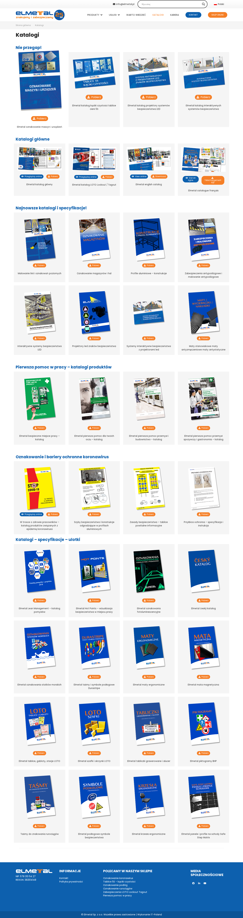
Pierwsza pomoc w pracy (117, 895)
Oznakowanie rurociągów (117, 888)
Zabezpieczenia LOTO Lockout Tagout (125, 892)
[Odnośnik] (40, 15)
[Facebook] (193, 883)
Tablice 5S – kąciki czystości (119, 881)
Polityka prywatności (71, 881)
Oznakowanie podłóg (115, 885)
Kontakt (63, 878)
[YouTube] (205, 883)
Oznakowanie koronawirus (118, 878)
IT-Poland (156, 914)
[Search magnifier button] (203, 4)
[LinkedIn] (199, 883)
